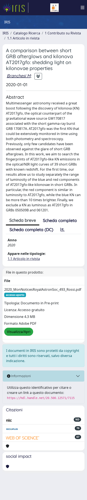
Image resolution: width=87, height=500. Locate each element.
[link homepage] (15, 8)
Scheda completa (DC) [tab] (31, 229)
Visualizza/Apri (18, 331)
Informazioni (20, 376)
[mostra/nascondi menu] (82, 8)
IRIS (6, 33)
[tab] (62, 229)
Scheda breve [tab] (22, 220)
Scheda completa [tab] (60, 220)
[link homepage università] (54, 8)
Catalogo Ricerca (26, 33)
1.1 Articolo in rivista (23, 38)
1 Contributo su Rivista (63, 33)
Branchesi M (18, 75)
